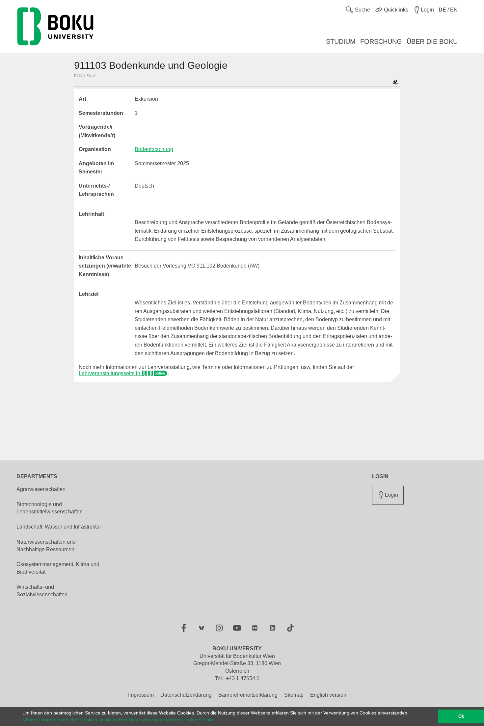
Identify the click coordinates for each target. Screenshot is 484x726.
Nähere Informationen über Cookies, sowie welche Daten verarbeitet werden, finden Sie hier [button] (118, 719)
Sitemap (294, 695)
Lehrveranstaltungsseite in (110, 373)
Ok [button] (461, 716)
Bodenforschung (154, 149)
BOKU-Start (84, 76)
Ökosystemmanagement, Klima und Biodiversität (57, 568)
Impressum (141, 695)
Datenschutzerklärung (186, 695)
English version (328, 695)
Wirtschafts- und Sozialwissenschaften (41, 590)
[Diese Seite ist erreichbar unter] (395, 82)
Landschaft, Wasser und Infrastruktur (58, 527)
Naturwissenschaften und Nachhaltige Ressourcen (46, 545)
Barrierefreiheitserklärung (248, 695)
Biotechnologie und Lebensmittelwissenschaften (49, 508)
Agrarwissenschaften (41, 489)
